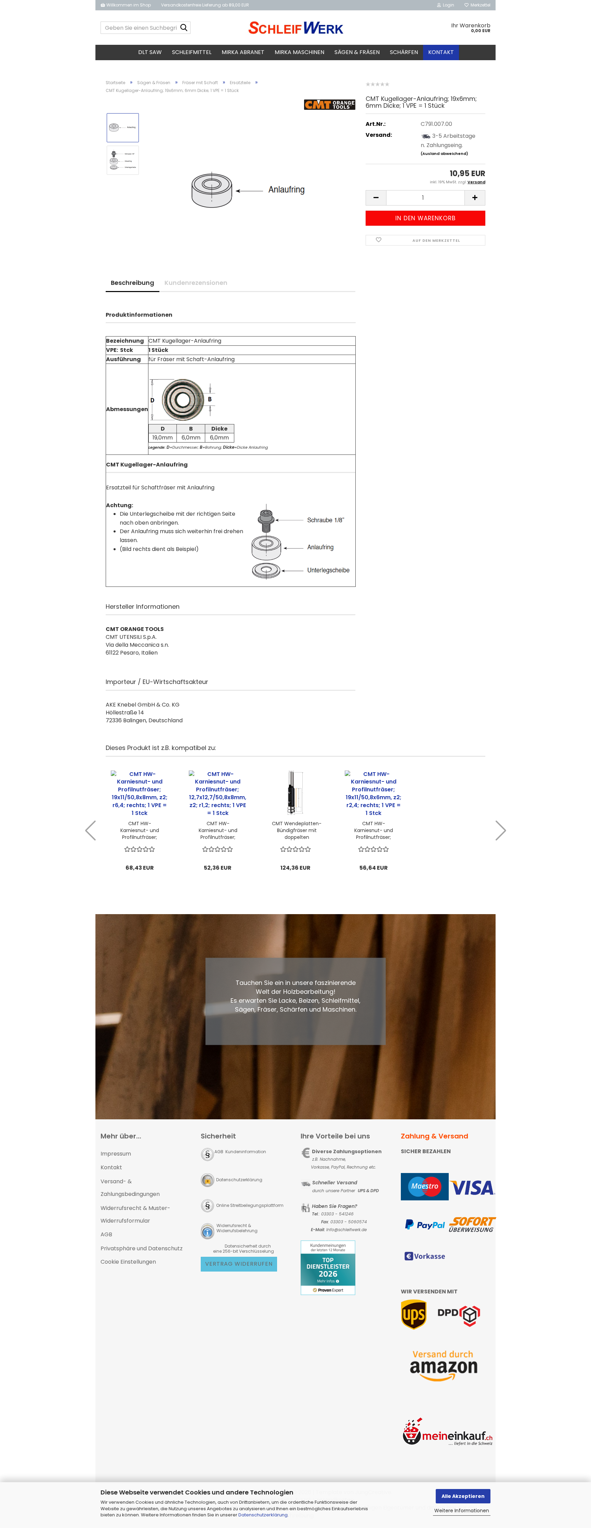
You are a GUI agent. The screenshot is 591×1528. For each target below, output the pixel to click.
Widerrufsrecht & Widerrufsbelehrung (236, 1228)
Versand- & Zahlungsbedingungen (130, 1187)
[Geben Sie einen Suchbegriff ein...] (184, 28)
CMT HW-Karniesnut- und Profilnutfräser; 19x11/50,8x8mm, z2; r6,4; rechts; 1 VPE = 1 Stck (140, 830)
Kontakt (441, 52)
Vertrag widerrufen (239, 1264)
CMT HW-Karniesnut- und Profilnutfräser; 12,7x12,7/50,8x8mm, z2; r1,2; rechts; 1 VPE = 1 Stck (218, 830)
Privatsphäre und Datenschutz (142, 1248)
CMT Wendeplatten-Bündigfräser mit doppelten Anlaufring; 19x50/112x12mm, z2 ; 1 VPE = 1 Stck (296, 830)
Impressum (116, 1154)
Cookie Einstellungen (128, 1262)
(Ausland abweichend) (444, 153)
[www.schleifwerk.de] (296, 28)
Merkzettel (479, 5)
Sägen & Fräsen (357, 52)
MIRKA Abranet (243, 52)
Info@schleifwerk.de (346, 1230)
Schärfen (404, 52)
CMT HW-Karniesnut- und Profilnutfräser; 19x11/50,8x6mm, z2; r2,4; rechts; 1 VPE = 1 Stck (373, 830)
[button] (376, 198)
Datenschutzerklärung (263, 1515)
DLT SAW (150, 52)
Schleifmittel (191, 52)
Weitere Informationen (461, 1510)
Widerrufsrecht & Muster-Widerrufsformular (135, 1214)
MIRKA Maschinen (299, 52)
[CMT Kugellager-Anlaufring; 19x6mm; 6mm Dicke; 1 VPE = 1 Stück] (250, 176)
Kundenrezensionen (196, 282)
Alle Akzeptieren (463, 1496)
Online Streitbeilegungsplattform (250, 1205)
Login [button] (447, 5)
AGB (106, 1234)
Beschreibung (132, 282)
